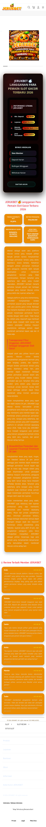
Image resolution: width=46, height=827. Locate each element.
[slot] (6, 7)
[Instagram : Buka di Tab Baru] (25, 815)
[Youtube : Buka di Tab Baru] (30, 815)
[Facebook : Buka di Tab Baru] (15, 815)
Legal (23, 821)
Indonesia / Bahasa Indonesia (12, 803)
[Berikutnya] (43, 46)
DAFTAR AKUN (21, 184)
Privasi (14, 821)
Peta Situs (33, 821)
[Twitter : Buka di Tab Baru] (20, 815)
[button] (33, 7)
